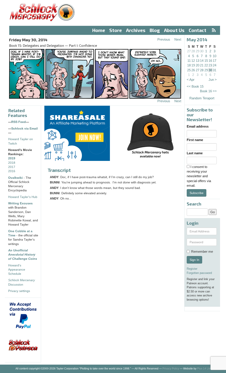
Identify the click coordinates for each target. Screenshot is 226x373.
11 (189, 60)
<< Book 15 (195, 86)
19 (193, 65)
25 (189, 70)
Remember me (202, 251)
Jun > (213, 79)
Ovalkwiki (16, 177)
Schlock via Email (24, 128)
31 (214, 70)
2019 (11, 158)
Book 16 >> (208, 91)
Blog (155, 30)
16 (210, 60)
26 (193, 70)
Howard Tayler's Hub (22, 197)
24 (214, 65)
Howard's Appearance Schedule (16, 270)
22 (206, 65)
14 (201, 60)
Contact (197, 30)
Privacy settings (19, 291)
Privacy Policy (170, 368)
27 (189, 51)
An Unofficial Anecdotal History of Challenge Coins (22, 255)
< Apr (190, 79)
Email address (198, 126)
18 (189, 65)
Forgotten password (199, 273)
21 (201, 65)
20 (197, 65)
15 (206, 60)
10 (214, 56)
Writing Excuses (20, 203)
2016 (11, 171)
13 (197, 60)
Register (192, 268)
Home (98, 30)
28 (193, 51)
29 (197, 51)
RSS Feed (18, 122)
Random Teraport (201, 98)
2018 (11, 162)
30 (201, 51)
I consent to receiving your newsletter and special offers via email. (199, 176)
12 (193, 60)
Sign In (194, 260)
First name (195, 140)
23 (210, 65)
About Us (174, 30)
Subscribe (196, 193)
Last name (195, 153)
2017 (11, 167)
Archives (135, 30)
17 (214, 60)
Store (115, 30)
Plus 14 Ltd (204, 368)
